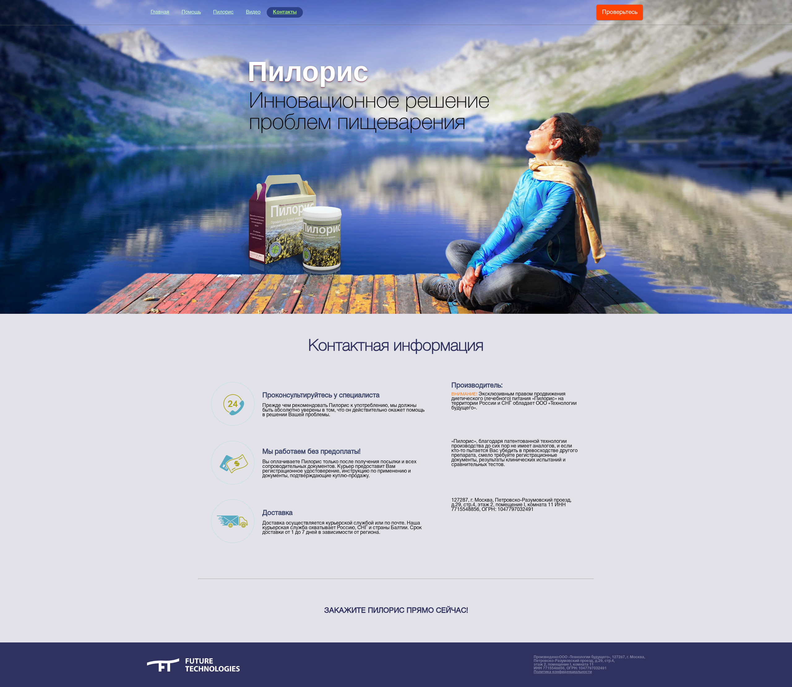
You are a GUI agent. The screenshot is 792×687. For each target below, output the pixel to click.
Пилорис (223, 12)
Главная (160, 12)
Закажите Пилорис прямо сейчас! (396, 610)
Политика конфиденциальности (563, 672)
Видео (253, 12)
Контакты (285, 12)
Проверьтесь (620, 12)
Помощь (191, 12)
